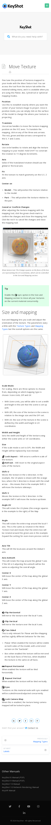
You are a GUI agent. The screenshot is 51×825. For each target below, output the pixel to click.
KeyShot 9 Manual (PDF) (13, 780)
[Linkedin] (24, 813)
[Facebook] (19, 807)
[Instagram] (38, 807)
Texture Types (23, 326)
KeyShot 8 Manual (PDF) (13, 777)
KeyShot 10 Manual (11, 784)
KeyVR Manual (8, 790)
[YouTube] (28, 807)
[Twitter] (10, 807)
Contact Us (33, 728)
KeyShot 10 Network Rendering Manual (20, 787)
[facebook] (26, 720)
